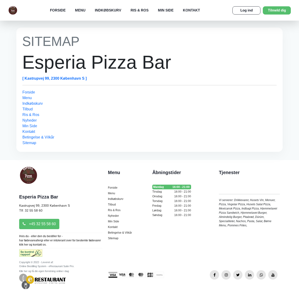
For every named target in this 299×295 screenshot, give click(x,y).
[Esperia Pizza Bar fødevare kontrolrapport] (30, 255)
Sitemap (29, 143)
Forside (58, 10)
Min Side (166, 10)
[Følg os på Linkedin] (249, 275)
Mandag (171, 187)
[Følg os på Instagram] (226, 275)
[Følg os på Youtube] (273, 275)
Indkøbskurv (108, 10)
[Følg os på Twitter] (237, 275)
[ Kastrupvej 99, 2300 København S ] (54, 78)
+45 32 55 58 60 (42, 224)
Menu (80, 10)
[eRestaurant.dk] (42, 281)
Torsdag (171, 201)
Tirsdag (171, 191)
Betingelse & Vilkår (38, 137)
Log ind (246, 10)
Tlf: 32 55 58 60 (31, 210)
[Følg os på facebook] (214, 275)
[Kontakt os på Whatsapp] (261, 275)
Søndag (171, 215)
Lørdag (171, 210)
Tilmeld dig (277, 10)
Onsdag (171, 196)
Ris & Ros (140, 10)
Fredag (171, 205)
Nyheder (29, 120)
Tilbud (27, 109)
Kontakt (191, 10)
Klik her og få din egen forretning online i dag (44, 271)
